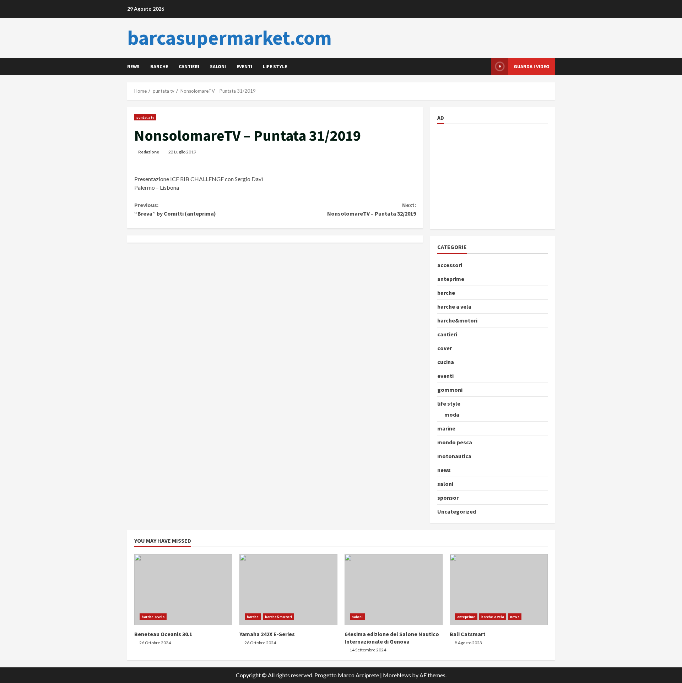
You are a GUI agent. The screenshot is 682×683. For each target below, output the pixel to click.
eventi (244, 66)
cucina (445, 361)
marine (446, 428)
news (133, 66)
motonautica (454, 456)
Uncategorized (456, 511)
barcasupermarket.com (229, 37)
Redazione (148, 152)
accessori (449, 265)
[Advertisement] (490, 175)
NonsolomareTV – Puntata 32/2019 (371, 209)
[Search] (484, 67)
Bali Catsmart (499, 589)
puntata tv (145, 117)
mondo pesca (454, 442)
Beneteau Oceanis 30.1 (183, 589)
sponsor (448, 497)
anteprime (450, 278)
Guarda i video (532, 66)
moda (451, 414)
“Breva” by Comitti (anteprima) (175, 209)
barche (159, 66)
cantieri (189, 66)
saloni (218, 66)
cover (444, 348)
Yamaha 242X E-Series (288, 589)
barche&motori (457, 320)
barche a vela (454, 306)
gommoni (449, 389)
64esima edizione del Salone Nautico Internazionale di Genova (394, 589)
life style (275, 66)
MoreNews (397, 675)
